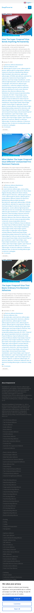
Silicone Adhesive (8, 424)
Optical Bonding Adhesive (10, 510)
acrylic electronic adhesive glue (12, 189)
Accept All (17, 599)
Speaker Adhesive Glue (9, 540)
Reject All (17, 609)
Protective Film (7, 443)
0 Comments (7, 127)
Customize (17, 604)
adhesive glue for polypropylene (15, 70)
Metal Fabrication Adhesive (10, 457)
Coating (5, 524)
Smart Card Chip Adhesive (10, 568)
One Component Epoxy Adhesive (12, 469)
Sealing (5, 522)
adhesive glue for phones (13, 196)
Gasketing (5, 572)
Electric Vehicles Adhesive (10, 452)
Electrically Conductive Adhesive (11, 441)
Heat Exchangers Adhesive (10, 454)
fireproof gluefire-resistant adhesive (18, 343)
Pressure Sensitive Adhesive (10, 431)
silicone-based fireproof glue (10, 112)
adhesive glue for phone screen (12, 68)
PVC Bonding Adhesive (9, 496)
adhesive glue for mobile (19, 321)
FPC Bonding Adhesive (9, 508)
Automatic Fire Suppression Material (13, 446)
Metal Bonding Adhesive (9, 482)
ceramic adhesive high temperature (19, 208)
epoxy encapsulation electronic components (17, 334)
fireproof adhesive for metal (15, 98)
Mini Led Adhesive (8, 544)
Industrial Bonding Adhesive (10, 491)
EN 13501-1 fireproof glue (16, 95)
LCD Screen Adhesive (9, 547)
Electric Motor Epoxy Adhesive (11, 552)
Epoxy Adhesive (7, 429)
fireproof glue (26, 225)
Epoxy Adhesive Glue (8, 464)
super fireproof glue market (19, 355)
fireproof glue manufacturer (21, 226)
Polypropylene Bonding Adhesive (12, 487)
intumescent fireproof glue (24, 106)
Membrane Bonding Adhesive (11, 501)
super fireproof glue (17, 113)
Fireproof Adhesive (14, 223)
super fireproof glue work (21, 356)
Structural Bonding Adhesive (10, 438)
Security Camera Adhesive (10, 566)
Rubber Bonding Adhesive (10, 494)
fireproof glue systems (20, 228)
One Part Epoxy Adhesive (10, 420)
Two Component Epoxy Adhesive (12, 471)
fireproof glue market (15, 102)
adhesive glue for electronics (9, 194)
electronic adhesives (23, 87)
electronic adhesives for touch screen (12, 89)
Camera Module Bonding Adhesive (12, 537)
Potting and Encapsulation (10, 526)
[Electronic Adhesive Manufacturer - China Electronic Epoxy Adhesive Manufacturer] (7, 7)
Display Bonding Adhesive (10, 503)
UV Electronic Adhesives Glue (21, 360)
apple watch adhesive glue (18, 202)
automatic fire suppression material (20, 204)
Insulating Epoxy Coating (9, 579)
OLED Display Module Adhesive (11, 561)
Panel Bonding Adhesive (9, 499)
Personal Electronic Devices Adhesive (13, 459)
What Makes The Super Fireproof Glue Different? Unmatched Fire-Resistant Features (17, 161)
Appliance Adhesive (8, 533)
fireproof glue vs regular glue (14, 104)
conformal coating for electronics (19, 85)
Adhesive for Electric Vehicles (19, 193)
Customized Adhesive (9, 448)
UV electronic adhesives (16, 121)
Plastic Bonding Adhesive (10, 480)
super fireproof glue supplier (14, 117)
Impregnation (6, 529)
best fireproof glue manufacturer (16, 80)
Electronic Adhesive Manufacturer (14, 64)
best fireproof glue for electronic (10, 206)
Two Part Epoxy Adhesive (10, 422)
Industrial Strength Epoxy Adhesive (12, 476)
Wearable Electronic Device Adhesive (13, 563)
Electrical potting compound (9, 87)
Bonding (5, 519)
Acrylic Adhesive (7, 427)
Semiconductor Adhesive (10, 559)
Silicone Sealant (7, 575)
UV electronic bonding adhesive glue (20, 123)
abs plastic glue (8, 317)
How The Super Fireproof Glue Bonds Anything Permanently (15, 40)
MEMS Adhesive (7, 554)
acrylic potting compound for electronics (13, 319)
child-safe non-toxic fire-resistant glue (12, 209)
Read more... (5, 129)
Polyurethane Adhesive (9, 436)
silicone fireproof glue (23, 110)
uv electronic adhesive (14, 119)
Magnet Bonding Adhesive (10, 513)
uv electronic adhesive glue (20, 358)
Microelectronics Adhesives (10, 556)
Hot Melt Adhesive (8, 434)
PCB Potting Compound (9, 549)
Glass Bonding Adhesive (9, 484)
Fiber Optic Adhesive (8, 535)
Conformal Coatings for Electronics (12, 577)
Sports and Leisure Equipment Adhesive (14, 461)
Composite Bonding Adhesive (11, 489)
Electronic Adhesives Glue (10, 66)
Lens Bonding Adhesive (9, 506)
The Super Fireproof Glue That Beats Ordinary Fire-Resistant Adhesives (16, 288)
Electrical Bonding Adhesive (10, 515)
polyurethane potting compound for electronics (14, 108)
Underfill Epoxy (7, 466)
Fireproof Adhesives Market (14, 225)
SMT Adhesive (7, 542)
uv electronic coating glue (8, 125)
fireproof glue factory (17, 100)
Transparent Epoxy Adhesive (11, 473)
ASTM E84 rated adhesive (16, 76)
